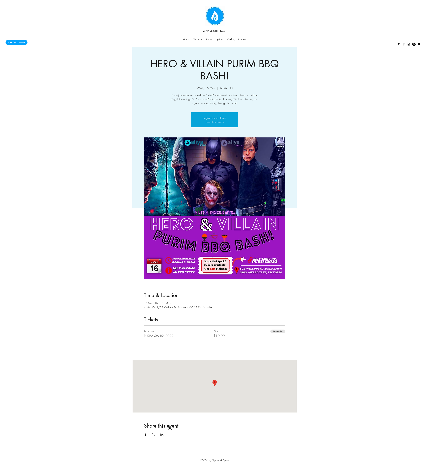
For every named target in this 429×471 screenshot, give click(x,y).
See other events (215, 122)
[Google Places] (399, 44)
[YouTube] (419, 44)
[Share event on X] (153, 434)
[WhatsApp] (170, 428)
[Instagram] (409, 44)
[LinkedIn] (414, 44)
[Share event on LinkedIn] (162, 434)
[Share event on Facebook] (145, 434)
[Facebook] (404, 44)
